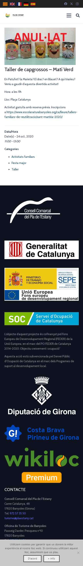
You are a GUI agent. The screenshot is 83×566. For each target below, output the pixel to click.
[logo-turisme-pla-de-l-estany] (14, 15)
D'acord (32, 558)
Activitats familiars (23, 157)
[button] (78, 15)
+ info (51, 558)
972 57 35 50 (18, 513)
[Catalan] (5, 4)
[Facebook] (66, 4)
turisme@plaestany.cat (19, 518)
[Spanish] (33, 4)
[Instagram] (77, 4)
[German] (26, 4)
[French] (19, 4)
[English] (12, 4)
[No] (78, 553)
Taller (15, 169)
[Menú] (69, 15)
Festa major (19, 163)
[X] (71, 4)
